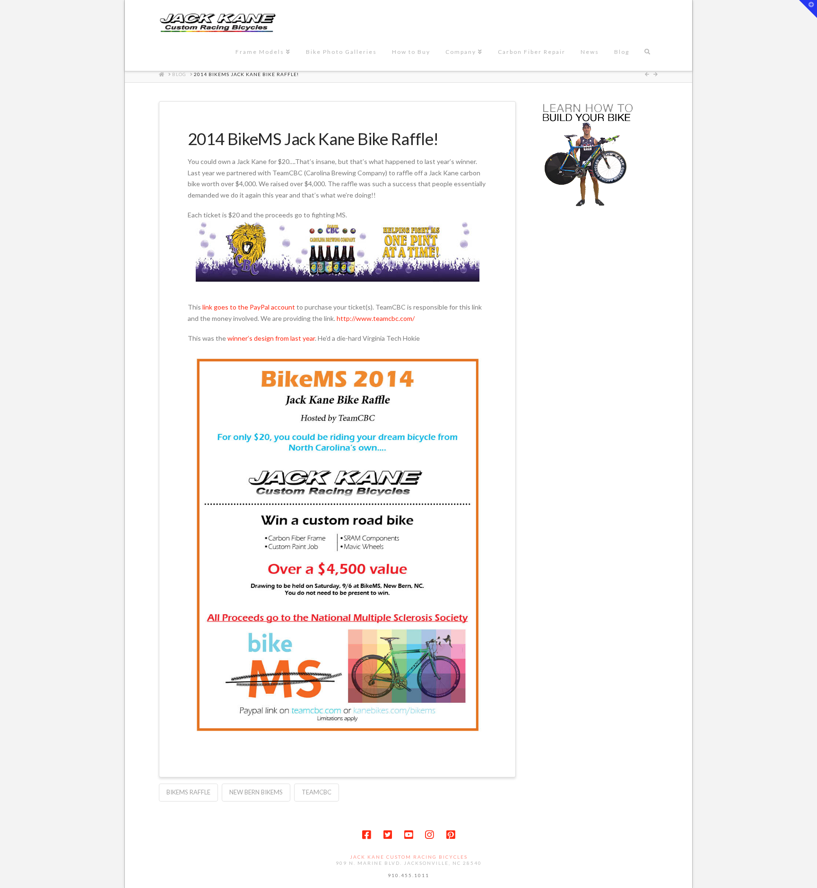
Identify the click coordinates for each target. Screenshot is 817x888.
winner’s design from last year (271, 338)
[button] (808, 9)
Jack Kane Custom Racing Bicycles (409, 857)
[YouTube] (408, 835)
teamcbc (316, 792)
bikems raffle (188, 792)
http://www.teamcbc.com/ (376, 318)
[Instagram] (429, 835)
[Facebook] (366, 835)
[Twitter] (387, 835)
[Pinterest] (450, 835)
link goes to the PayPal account (248, 307)
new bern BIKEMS (256, 792)
